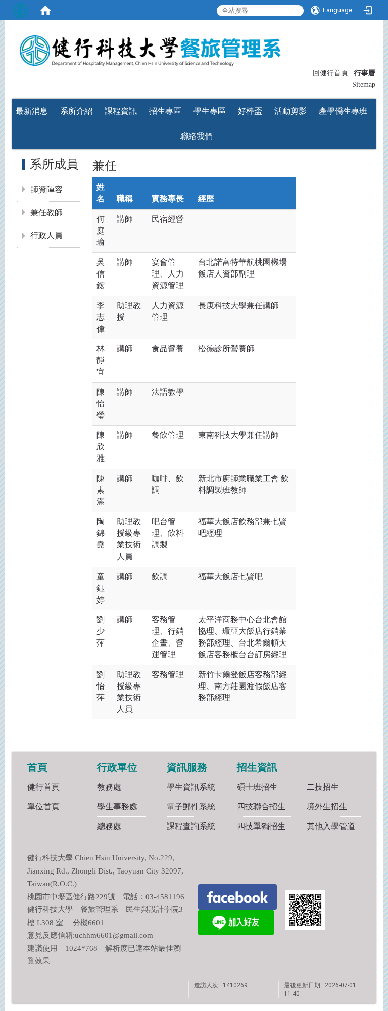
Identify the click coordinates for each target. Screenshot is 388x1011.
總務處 (109, 826)
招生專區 (165, 111)
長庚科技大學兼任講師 (238, 305)
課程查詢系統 (191, 826)
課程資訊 (121, 111)
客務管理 (168, 674)
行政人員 (46, 235)
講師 (125, 219)
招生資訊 (257, 767)
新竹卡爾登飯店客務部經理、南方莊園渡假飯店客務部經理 (242, 686)
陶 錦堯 (100, 533)
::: (308, 72)
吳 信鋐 (100, 274)
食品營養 (168, 348)
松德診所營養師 (226, 348)
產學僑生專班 (343, 111)
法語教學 (168, 392)
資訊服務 (187, 767)
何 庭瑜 (100, 231)
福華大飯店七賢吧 (230, 576)
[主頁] (194, 47)
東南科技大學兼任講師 (238, 435)
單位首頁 (43, 806)
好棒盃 (250, 111)
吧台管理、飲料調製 (168, 533)
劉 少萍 (100, 631)
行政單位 (117, 767)
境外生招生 (327, 806)
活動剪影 (290, 111)
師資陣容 (46, 189)
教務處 (109, 787)
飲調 (160, 576)
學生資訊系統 (191, 787)
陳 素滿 (100, 490)
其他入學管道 (331, 826)
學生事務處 (117, 806)
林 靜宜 (100, 360)
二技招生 (323, 787)
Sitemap (363, 84)
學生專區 (209, 111)
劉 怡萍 (100, 686)
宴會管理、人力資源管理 (168, 274)
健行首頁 (43, 787)
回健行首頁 (330, 73)
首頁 (37, 767)
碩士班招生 (257, 787)
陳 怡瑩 (100, 404)
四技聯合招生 (261, 806)
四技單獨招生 (261, 826)
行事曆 (364, 73)
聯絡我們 (196, 136)
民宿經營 (168, 219)
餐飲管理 (168, 435)
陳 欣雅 (100, 447)
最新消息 (32, 111)
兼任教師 (46, 212)
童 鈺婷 (100, 588)
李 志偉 (100, 317)
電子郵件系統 (191, 806)
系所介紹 (76, 111)
